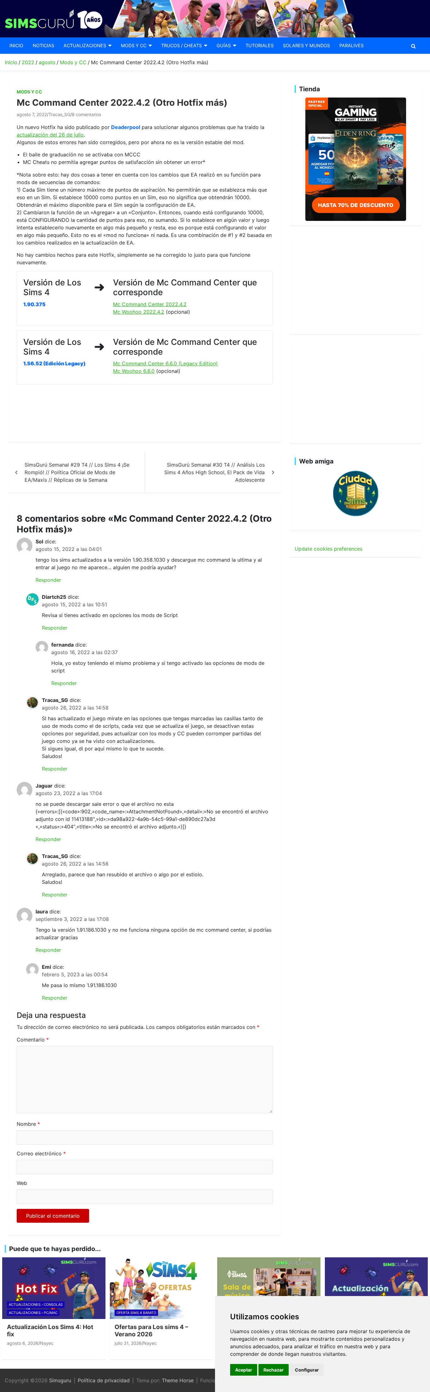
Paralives (351, 45)
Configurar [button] (307, 1369)
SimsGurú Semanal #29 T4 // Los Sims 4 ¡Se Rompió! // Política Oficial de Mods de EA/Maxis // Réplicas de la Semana (77, 472)
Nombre (28, 1124)
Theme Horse (178, 1380)
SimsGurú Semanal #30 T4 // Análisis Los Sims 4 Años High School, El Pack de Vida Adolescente (214, 472)
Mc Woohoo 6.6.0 (134, 371)
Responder (48, 580)
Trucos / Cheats (181, 45)
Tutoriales (260, 45)
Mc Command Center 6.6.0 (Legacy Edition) (165, 363)
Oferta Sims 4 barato (136, 1313)
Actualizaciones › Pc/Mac (33, 1313)
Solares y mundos (306, 45)
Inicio (16, 45)
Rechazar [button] (273, 1369)
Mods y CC (133, 45)
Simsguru (60, 1380)
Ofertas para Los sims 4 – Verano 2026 (151, 1330)
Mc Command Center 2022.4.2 (150, 304)
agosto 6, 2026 (22, 1343)
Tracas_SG (59, 114)
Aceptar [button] (243, 1369)
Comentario (33, 1039)
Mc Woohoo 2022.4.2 (138, 312)
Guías (224, 45)
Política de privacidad (104, 1380)
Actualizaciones (85, 45)
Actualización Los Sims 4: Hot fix (50, 1330)
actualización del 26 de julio (50, 135)
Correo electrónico (41, 1153)
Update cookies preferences (328, 549)
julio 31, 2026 (128, 1343)
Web (22, 1183)
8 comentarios (86, 114)
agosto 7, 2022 (32, 114)
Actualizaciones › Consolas (36, 1304)
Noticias (43, 45)
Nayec (47, 1343)
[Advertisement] (131, 413)
